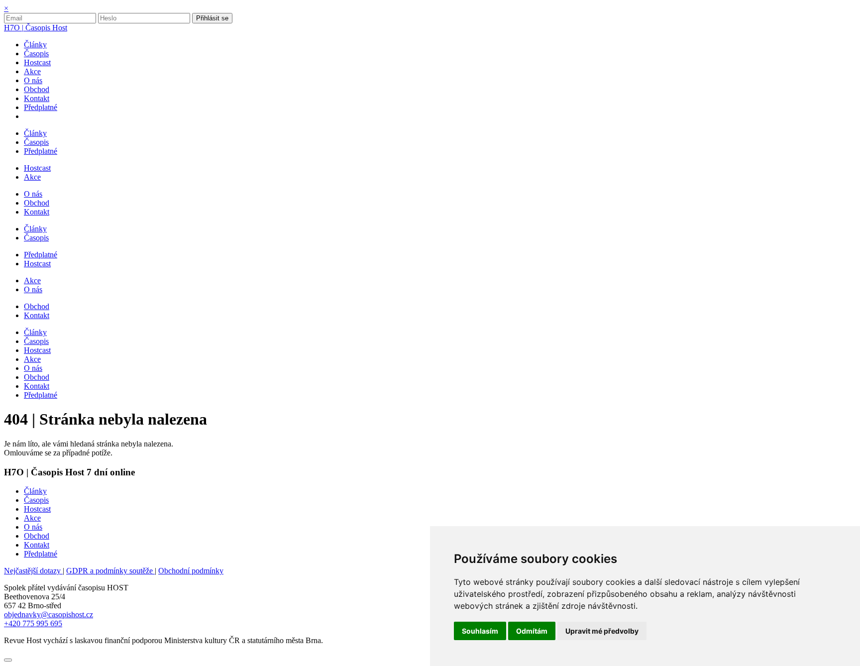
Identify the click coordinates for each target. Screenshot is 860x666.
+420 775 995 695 (33, 623)
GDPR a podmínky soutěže (110, 570)
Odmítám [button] (531, 631)
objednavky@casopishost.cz (48, 614)
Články (35, 491)
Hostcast (37, 509)
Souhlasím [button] (480, 631)
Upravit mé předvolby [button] (602, 631)
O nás (33, 527)
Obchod (36, 536)
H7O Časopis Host (35, 27)
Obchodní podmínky (190, 570)
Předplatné (40, 554)
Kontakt (36, 545)
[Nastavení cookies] (8, 660)
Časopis (36, 500)
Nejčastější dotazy (33, 570)
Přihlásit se (212, 18)
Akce (32, 518)
